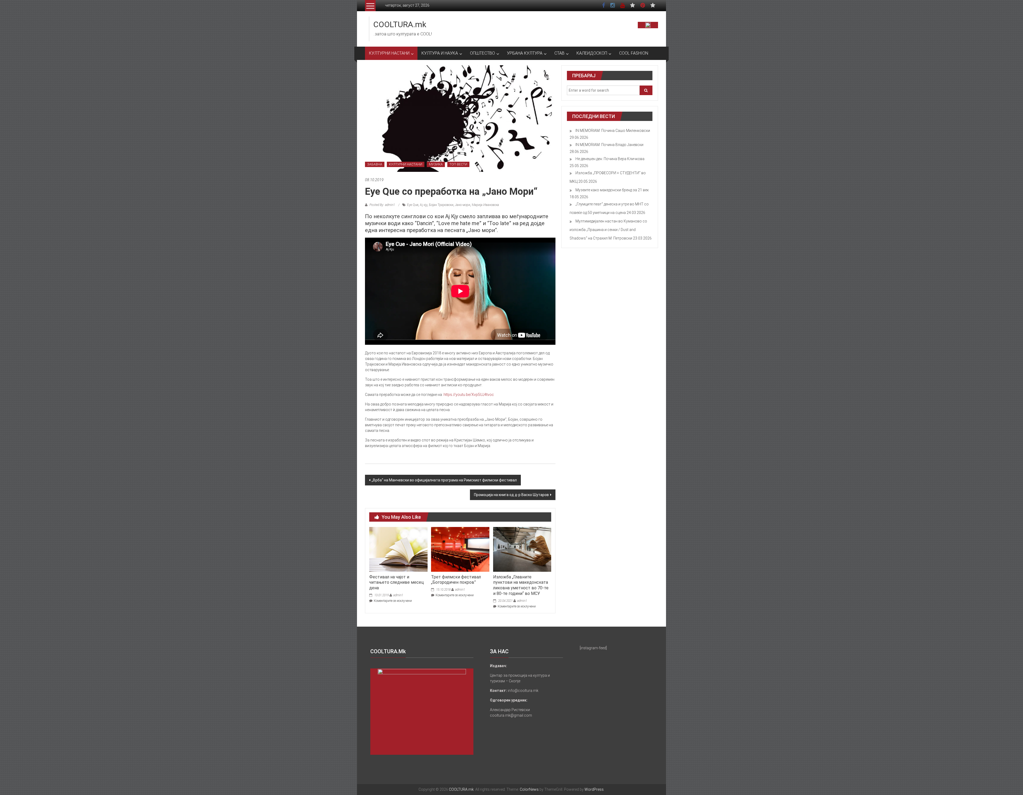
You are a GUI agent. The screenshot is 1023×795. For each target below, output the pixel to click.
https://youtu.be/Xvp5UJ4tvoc (469, 394)
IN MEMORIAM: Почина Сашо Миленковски (612, 130)
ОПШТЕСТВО (482, 53)
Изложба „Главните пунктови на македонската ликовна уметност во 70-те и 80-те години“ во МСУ (521, 585)
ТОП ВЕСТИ (458, 164)
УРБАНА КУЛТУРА (524, 53)
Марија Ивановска (485, 205)
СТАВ (559, 53)
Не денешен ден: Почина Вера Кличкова (609, 159)
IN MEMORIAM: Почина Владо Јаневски (609, 145)
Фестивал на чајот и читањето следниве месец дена (396, 582)
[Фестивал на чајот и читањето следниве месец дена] (398, 549)
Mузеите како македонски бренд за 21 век (612, 190)
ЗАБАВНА (374, 164)
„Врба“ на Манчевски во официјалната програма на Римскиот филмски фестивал (444, 480)
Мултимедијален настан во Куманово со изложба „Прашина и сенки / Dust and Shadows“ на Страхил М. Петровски (608, 229)
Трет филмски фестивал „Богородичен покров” (456, 579)
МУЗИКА (436, 164)
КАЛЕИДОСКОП (592, 53)
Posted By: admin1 (382, 205)
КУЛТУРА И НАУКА (439, 53)
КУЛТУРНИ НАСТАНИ (389, 53)
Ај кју (423, 205)
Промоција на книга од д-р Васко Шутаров (511, 495)
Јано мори (462, 205)
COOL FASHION (633, 53)
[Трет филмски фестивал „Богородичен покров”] (460, 549)
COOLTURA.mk (399, 24)
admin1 (398, 595)
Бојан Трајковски (441, 205)
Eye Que (412, 205)
